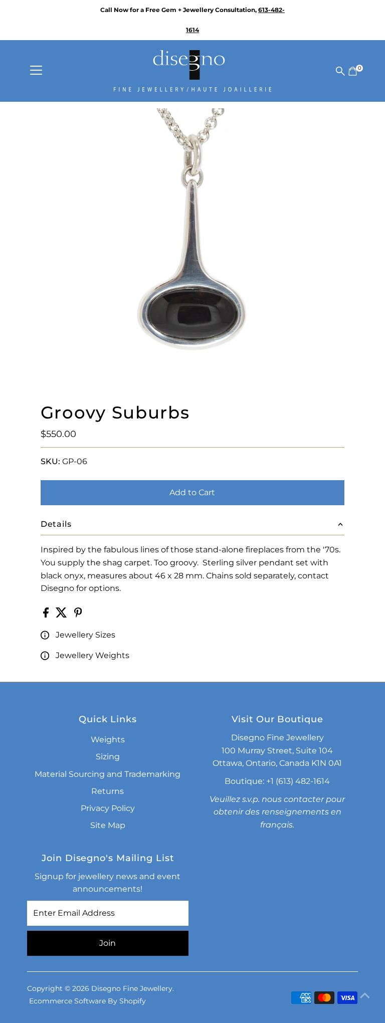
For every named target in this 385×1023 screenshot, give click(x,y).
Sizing (108, 756)
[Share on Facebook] (47, 615)
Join (107, 943)
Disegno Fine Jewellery (131, 988)
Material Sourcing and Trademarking (107, 774)
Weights (108, 739)
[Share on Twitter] (62, 615)
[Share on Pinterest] (78, 615)
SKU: (50, 461)
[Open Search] (340, 71)
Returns (107, 791)
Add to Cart (192, 492)
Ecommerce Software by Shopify (87, 1000)
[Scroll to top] (365, 995)
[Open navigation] (36, 71)
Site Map (107, 825)
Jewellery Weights (92, 655)
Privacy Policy (108, 808)
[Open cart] (352, 71)
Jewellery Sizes (85, 635)
